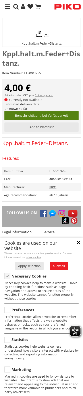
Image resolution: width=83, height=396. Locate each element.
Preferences (23, 309)
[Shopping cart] (38, 7)
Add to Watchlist (41, 127)
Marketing (21, 369)
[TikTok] (65, 220)
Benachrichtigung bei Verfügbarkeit (41, 115)
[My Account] (23, 7)
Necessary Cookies (29, 276)
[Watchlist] (30, 7)
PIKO (52, 187)
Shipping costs (44, 95)
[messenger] (52, 213)
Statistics (20, 339)
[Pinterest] (74, 220)
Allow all (59, 266)
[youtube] (72, 213)
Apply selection (29, 266)
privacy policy (33, 257)
